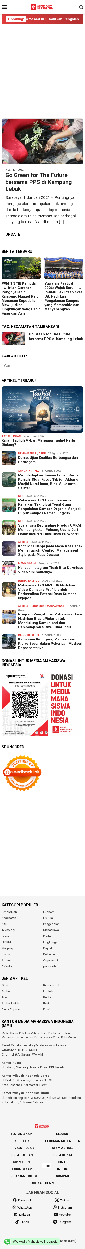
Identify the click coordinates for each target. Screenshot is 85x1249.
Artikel (7, 436)
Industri (24, 635)
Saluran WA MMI (32, 1054)
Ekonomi (49, 912)
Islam (17, 436)
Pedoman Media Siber (62, 1141)
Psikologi (8, 966)
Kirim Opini (22, 1162)
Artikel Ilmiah (10, 1003)
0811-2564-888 (28, 1050)
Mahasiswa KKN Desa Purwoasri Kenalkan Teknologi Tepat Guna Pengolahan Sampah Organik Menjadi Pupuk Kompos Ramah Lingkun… (49, 506)
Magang (7, 948)
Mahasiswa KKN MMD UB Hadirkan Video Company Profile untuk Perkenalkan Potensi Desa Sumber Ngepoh (47, 591)
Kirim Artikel (62, 1148)
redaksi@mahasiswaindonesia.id (46, 1045)
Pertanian (49, 954)
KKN (20, 496)
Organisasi (50, 960)
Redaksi (62, 1134)
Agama (22, 470)
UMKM (6, 942)
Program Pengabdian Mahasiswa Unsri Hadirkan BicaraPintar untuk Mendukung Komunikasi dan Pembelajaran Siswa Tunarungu (50, 620)
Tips (5, 997)
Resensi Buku (52, 985)
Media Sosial (27, 563)
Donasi (62, 1162)
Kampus (33, 580)
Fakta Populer (11, 1009)
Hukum (48, 918)
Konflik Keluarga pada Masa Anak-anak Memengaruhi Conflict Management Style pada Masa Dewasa (50, 550)
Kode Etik (21, 1141)
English (48, 991)
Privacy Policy (21, 1148)
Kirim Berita (62, 1155)
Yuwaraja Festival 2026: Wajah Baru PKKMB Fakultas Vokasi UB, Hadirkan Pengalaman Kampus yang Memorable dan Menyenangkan (63, 296)
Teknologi (8, 930)
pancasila (49, 966)
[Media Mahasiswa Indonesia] (42, 6)
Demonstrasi (27, 453)
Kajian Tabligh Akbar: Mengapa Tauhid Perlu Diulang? (38, 442)
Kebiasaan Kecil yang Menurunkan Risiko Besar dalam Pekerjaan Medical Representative (50, 643)
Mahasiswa (51, 930)
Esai (46, 1003)
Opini (42, 453)
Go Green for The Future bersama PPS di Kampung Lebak (38, 182)
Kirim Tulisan (22, 1155)
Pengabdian (51, 924)
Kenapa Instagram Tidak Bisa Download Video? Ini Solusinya (50, 570)
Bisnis (6, 954)
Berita (22, 580)
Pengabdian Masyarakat (47, 606)
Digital (47, 948)
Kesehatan (9, 918)
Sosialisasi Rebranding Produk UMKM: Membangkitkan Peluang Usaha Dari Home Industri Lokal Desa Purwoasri (50, 529)
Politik (47, 936)
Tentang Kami (21, 1134)
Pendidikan (9, 912)
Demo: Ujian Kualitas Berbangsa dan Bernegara (48, 460)
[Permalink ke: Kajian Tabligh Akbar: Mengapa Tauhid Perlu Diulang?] (42, 409)
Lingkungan (51, 942)
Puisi (46, 1009)
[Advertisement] (42, 71)
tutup (47, 1165)
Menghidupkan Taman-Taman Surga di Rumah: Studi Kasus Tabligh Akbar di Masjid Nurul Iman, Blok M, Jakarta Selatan (50, 481)
